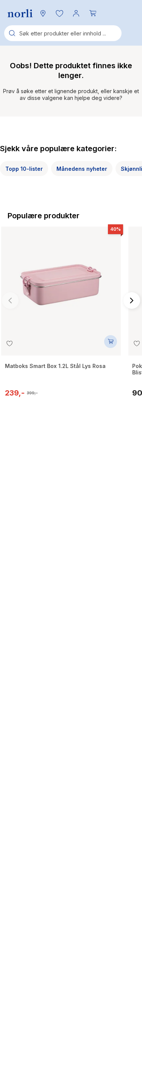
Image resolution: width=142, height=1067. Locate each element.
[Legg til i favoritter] (9, 343)
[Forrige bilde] (10, 300)
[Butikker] (42, 13)
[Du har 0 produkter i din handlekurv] (92, 13)
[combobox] (63, 33)
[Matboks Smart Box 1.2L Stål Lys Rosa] (61, 281)
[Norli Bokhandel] (20, 13)
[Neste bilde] (131, 300)
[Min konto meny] (76, 13)
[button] (59, 13)
